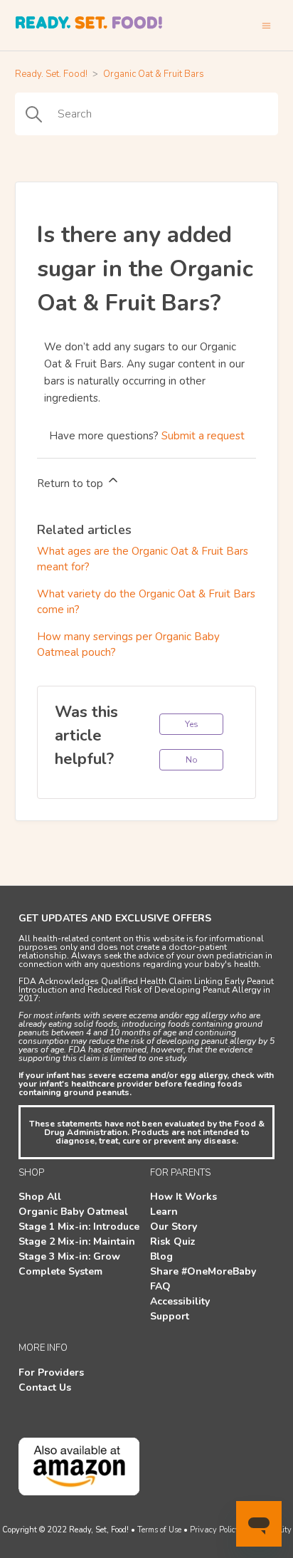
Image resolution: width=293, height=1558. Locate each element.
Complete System (60, 1271)
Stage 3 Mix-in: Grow (69, 1256)
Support (169, 1316)
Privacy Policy (215, 1530)
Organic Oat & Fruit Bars (153, 74)
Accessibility (180, 1301)
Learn (164, 1211)
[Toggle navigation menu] (266, 25)
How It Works (183, 1196)
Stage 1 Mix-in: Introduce (78, 1226)
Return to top (71, 483)
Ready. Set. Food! (51, 74)
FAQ (160, 1286)
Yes (191, 724)
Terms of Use (159, 1530)
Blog (161, 1256)
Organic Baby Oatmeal (73, 1211)
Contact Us (44, 1387)
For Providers (51, 1372)
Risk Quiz (173, 1241)
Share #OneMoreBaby (203, 1271)
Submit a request (203, 436)
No (192, 759)
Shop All (39, 1196)
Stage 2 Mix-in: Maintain (76, 1241)
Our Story (173, 1226)
